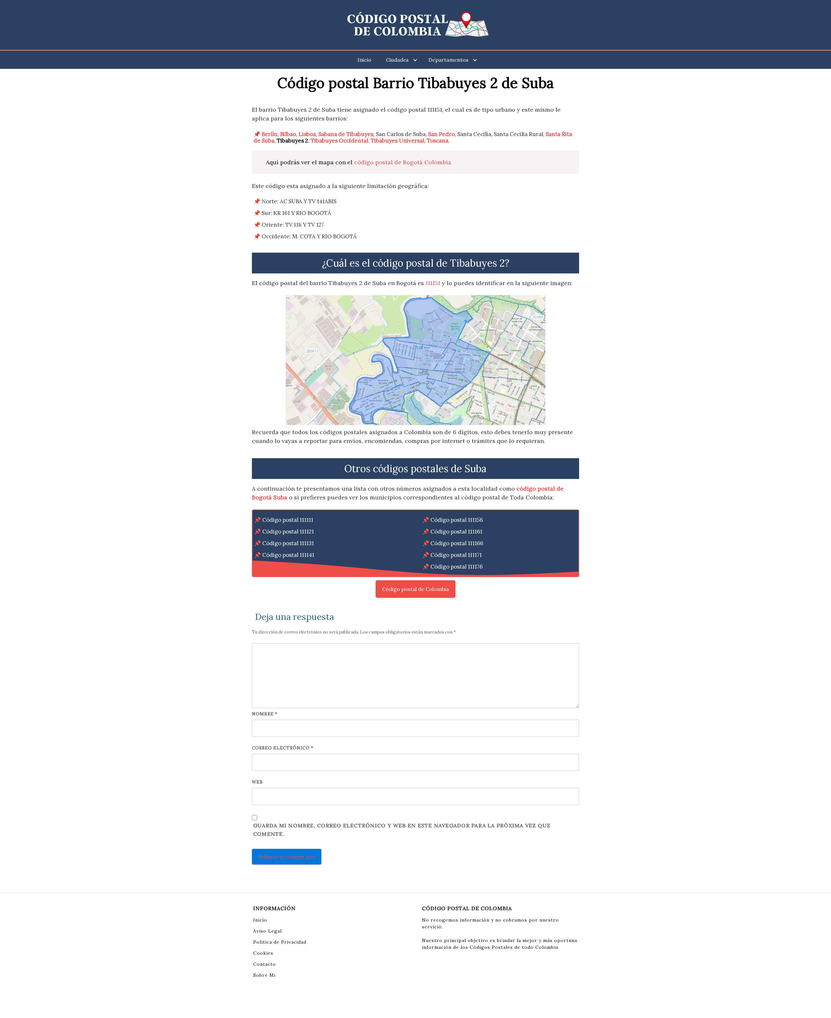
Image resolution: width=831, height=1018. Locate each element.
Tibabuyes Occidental (339, 140)
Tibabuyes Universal (397, 140)
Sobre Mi (264, 975)
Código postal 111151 (288, 566)
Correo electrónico (283, 748)
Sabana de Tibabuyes (345, 134)
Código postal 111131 (288, 543)
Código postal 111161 (456, 531)
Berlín (270, 134)
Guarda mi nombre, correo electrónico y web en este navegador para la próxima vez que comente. (402, 829)
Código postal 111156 (456, 519)
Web (257, 782)
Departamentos (448, 60)
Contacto (264, 964)
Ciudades (397, 60)
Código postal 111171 (456, 555)
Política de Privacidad (279, 942)
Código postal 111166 (456, 543)
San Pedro (441, 134)
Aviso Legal (267, 931)
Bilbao (288, 134)
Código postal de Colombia (415, 589)
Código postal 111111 (287, 519)
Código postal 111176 (456, 566)
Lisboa (307, 134)
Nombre (265, 714)
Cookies (263, 953)
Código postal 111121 (288, 531)
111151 (433, 283)
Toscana (437, 140)
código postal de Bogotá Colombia (402, 162)
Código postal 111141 (288, 555)
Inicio (364, 60)
